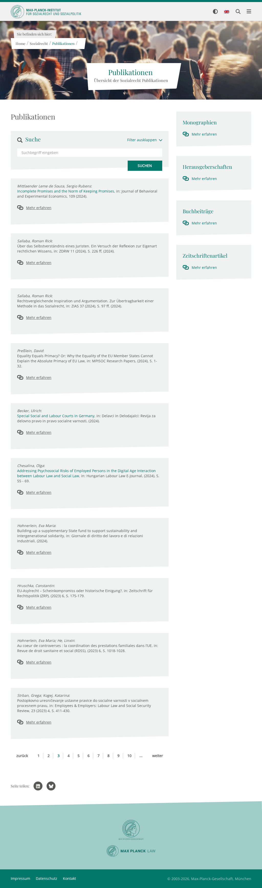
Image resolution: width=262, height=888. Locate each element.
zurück (22, 755)
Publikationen (63, 43)
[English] (226, 12)
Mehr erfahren (38, 207)
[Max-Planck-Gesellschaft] (131, 830)
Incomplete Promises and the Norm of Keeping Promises (65, 191)
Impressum (20, 878)
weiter (157, 755)
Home (20, 43)
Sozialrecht (38, 43)
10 (129, 755)
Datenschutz (46, 878)
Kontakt (69, 878)
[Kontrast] (215, 11)
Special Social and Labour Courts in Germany (55, 415)
